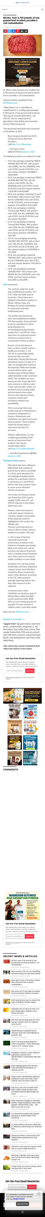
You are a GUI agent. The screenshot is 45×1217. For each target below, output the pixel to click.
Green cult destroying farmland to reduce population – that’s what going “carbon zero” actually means (25, 1044)
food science (29, 629)
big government (23, 624)
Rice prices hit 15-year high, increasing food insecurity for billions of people (25, 992)
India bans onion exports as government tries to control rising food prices (26, 1148)
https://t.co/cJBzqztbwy (21, 144)
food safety (18, 629)
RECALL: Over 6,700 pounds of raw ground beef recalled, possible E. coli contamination (25, 963)
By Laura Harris (24, 1083)
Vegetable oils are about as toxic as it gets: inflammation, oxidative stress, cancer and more (25, 1011)
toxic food (30, 638)
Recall (5, 638)
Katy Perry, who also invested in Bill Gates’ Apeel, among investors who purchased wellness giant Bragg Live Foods (25, 1091)
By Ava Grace (23, 1037)
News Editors (18, 27)
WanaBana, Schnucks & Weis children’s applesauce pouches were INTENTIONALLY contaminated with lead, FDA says (26, 1056)
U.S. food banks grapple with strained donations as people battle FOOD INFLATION (25, 1116)
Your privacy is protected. (13, 677)
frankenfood (15, 632)
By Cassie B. (23, 996)
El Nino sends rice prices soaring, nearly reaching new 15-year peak (26, 1167)
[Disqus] (22, 801)
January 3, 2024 (28, 152)
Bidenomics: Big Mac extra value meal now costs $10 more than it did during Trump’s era (25, 1157)
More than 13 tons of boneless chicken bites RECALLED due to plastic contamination (25, 982)
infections (12, 635)
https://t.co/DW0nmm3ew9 (22, 449)
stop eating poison (17, 638)
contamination (15, 627)
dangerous (27, 627)
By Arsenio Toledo (25, 976)
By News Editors (24, 967)
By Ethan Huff (23, 1015)
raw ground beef (33, 635)
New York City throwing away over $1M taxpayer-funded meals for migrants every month (25, 1022)
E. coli (35, 627)
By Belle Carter (24, 1162)
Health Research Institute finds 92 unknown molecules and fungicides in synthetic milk (25, 1033)
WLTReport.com (9, 103)
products (21, 635)
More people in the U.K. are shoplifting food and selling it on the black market (25, 972)
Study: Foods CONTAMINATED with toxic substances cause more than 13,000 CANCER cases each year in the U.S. (25, 1079)
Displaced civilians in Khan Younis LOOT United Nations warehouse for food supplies (25, 1138)
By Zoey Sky (23, 1026)
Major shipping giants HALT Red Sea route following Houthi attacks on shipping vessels (24, 1068)
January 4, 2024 (14, 456)
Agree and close (22, 1204)
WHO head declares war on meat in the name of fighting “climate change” (25, 1001)
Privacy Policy (19, 1199)
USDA (37, 638)
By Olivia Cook (24, 987)
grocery (29, 632)
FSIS (23, 632)
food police (8, 629)
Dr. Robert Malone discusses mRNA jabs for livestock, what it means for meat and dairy (26, 1127)
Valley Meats (8, 640)
